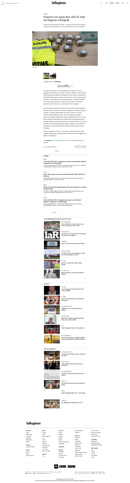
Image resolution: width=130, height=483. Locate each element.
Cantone (28, 430)
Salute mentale (78, 454)
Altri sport (44, 443)
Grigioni (28, 441)
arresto (45, 146)
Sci (43, 438)
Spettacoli (60, 430)
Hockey (44, 432)
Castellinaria (61, 443)
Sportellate (44, 447)
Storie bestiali (78, 443)
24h (92, 450)
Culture (44, 454)
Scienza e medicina (96, 432)
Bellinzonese (29, 434)
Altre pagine (94, 448)
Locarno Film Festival (63, 441)
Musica (60, 440)
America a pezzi (30, 455)
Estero (28, 450)
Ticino (27, 432)
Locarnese (28, 436)
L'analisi (60, 453)
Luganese (28, 438)
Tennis (43, 440)
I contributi (61, 457)
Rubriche (77, 435)
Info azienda (94, 455)
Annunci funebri (58, 471)
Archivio (93, 451)
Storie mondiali (45, 445)
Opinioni (60, 450)
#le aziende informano (96, 445)
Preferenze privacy (46, 473)
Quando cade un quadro (81, 452)
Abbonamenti (28, 471)
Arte (43, 456)
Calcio (43, 434)
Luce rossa (45, 449)
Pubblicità (52, 471)
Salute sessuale (79, 456)
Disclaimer (34, 471)
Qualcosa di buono (95, 436)
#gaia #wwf (94, 441)
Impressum (39, 471)
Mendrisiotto (29, 440)
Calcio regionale (46, 436)
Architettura (78, 446)
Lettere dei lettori (79, 430)
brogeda (49, 146)
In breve (93, 453)
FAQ (48, 471)
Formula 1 (44, 441)
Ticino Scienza (95, 430)
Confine (28, 451)
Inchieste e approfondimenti (79, 437)
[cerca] (101, 3)
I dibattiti (77, 432)
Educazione (94, 434)
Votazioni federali (30, 446)
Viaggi (76, 439)
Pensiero (60, 434)
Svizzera (28, 445)
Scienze (60, 436)
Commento (61, 451)
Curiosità (77, 445)
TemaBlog (94, 439)
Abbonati (112, 3)
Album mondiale (46, 451)
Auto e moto (78, 448)
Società (60, 438)
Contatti (44, 471)
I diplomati (77, 450)
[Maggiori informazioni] (72, 86)
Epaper (117, 3)
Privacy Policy (29, 473)
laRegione (58, 81)
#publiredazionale (95, 443)
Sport (44, 430)
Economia (61, 446)
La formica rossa (62, 455)
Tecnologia (77, 441)
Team (92, 457)
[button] (76, 472)
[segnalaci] (106, 3)
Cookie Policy (37, 473)
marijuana (54, 146)
